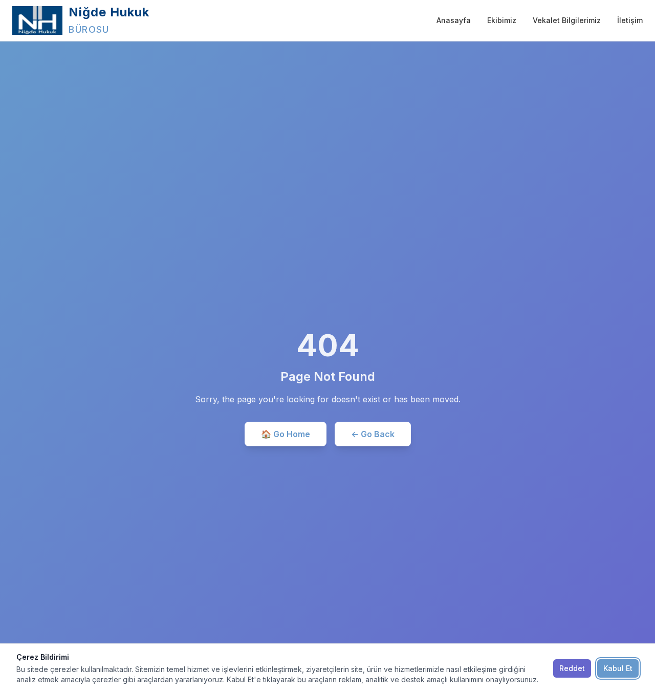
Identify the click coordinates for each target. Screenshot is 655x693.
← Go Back (373, 434)
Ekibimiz (501, 20)
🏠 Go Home (285, 434)
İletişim (630, 20)
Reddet (572, 668)
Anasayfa (453, 20)
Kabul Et (617, 668)
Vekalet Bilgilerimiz (567, 20)
